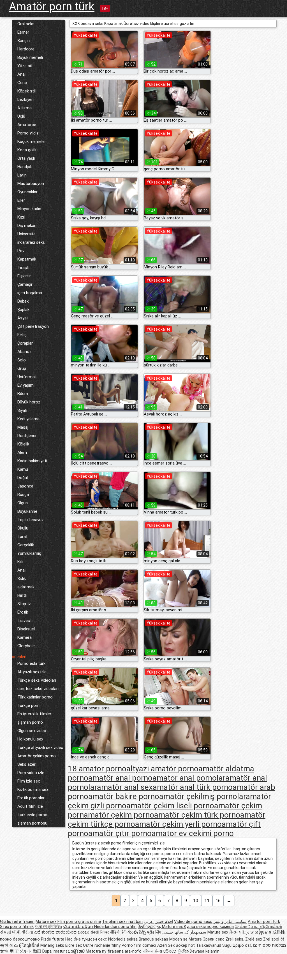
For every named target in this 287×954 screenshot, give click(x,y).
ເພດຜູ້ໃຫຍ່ (76, 951)
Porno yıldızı (28, 133)
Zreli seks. (235, 939)
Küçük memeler (31, 141)
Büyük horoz (28, 402)
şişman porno (30, 722)
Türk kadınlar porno (35, 697)
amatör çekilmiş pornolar (202, 796)
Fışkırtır (24, 275)
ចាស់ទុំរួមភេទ (261, 932)
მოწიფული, (150, 926)
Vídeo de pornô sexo (193, 921)
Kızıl (21, 217)
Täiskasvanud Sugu (214, 945)
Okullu (22, 528)
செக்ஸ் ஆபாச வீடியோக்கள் (258, 926)
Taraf (22, 536)
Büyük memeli (30, 57)
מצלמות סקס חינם (269, 945)
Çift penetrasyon (33, 326)
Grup (21, 368)
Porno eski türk (31, 663)
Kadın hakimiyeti (32, 460)
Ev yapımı (25, 385)
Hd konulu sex (30, 739)
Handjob (25, 166)
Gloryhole (26, 645)
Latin (22, 175)
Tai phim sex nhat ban (122, 921)
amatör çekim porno (119, 815)
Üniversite (26, 233)
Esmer (23, 32)
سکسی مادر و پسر (230, 921)
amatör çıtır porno (120, 833)
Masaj (22, 427)
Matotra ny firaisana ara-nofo (114, 951)
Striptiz (24, 603)
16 (218, 900)
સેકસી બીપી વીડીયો (16, 932)
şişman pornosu (32, 823)
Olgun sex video (31, 730)
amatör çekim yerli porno (178, 824)
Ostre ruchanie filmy (102, 945)
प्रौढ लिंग (154, 932)
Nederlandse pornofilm (115, 926)
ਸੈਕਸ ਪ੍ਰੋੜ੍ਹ (240, 932)
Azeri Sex (166, 945)
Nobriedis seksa (123, 939)
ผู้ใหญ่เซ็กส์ (29, 945)
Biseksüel (26, 629)
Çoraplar (25, 343)
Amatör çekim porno (36, 755)
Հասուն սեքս (78, 926)
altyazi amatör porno (162, 768)
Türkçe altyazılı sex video (40, 747)
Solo (21, 360)
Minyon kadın (29, 208)
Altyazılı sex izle (32, 671)
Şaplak (23, 309)
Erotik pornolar (31, 797)
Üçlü (21, 116)
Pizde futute (52, 939)
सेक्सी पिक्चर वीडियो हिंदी (108, 932)
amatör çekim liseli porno (170, 805)
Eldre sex (74, 945)
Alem (22, 452)
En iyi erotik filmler (34, 713)
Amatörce (26, 124)
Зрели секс (214, 939)
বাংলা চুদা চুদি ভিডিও (48, 926)
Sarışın (23, 40)
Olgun (22, 502)
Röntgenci (26, 435)
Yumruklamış (29, 553)
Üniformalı (26, 376)
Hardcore (25, 49)
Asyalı (22, 318)
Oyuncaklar (27, 191)
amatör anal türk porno (193, 787)
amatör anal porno (120, 778)
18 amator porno (97, 768)
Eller (21, 200)
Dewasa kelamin (204, 951)
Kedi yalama (28, 418)
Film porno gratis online (79, 921)
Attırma (24, 107)
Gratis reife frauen (17, 921)
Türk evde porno (32, 814)
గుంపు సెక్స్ (137, 932)
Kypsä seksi (195, 926)
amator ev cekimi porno (193, 833)
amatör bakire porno (123, 796)
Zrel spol (271, 939)
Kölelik (23, 444)
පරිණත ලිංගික (176, 951)
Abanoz (24, 351)
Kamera (24, 637)
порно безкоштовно (20, 939)
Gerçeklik (25, 544)
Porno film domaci (139, 945)
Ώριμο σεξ (243, 945)
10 (195, 900)
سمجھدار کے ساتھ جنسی (184, 932)
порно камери (220, 926)
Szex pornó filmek (17, 926)
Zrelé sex (254, 939)
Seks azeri (26, 764)
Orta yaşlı (26, 158)
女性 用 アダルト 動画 (20, 951)
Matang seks (52, 945)
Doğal (22, 477)
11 (206, 900)
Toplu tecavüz (30, 519)
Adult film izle (30, 806)
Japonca (25, 486)
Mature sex (46, 921)
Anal (21, 74)
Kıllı (20, 561)
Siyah (22, 410)
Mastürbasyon (30, 183)
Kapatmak (26, 259)
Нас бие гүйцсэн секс (86, 939)
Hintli (22, 595)
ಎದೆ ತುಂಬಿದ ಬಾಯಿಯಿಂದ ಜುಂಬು (62, 932)
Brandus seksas (154, 939)
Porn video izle (30, 772)
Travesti (25, 620)
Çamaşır (25, 284)
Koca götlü (27, 149)
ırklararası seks (31, 242)
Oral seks (25, 23)
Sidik (21, 578)
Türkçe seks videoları (36, 680)
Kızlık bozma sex (32, 789)
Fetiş (22, 334)
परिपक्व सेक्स (153, 951)
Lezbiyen (25, 99)
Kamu (22, 469)
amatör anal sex (125, 787)
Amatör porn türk (51, 6)
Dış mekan (26, 225)
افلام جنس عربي (158, 921)
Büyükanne (27, 511)
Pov (20, 250)
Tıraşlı (23, 267)
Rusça (23, 494)
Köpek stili (26, 91)
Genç (22, 82)
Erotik (22, 612)
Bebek (23, 301)
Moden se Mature (186, 939)
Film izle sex (28, 781)
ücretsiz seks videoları (38, 688)
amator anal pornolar (188, 778)
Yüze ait (25, 65)
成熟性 (278, 932)
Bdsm (22, 393)
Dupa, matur (54, 951)
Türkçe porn (28, 705)
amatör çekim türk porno (197, 815)
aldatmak (25, 586)
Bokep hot (185, 945)
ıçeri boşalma (29, 292)
